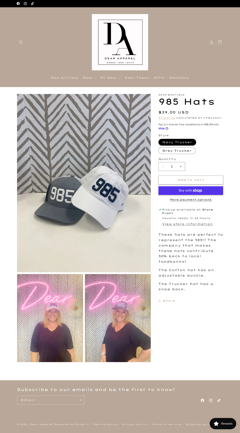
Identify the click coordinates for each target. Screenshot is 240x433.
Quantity (167, 158)
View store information (187, 224)
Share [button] (169, 300)
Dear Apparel (41, 424)
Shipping (166, 117)
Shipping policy (199, 424)
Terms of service (166, 424)
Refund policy (105, 424)
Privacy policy (134, 424)
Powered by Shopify (71, 424)
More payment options (191, 199)
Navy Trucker (177, 142)
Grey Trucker (177, 150)
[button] (21, 42)
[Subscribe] (80, 400)
